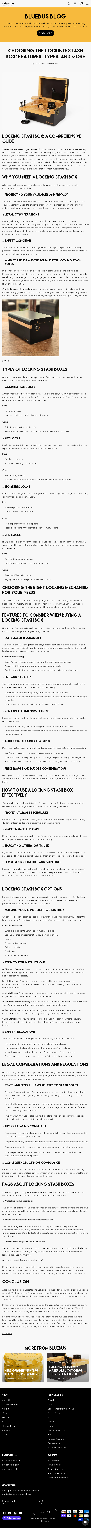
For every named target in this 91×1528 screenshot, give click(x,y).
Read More (45, 33)
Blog (50, 1434)
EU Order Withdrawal (58, 1447)
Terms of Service (56, 1469)
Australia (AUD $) (43, 1512)
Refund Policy (54, 1465)
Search (51, 1400)
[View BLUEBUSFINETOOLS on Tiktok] (9, 1513)
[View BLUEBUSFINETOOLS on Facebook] (15, 1513)
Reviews (6, 1430)
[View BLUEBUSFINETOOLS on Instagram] (4, 1513)
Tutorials (51, 1417)
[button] (68, 3)
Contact (52, 1421)
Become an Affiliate (11, 1460)
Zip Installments (55, 1443)
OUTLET (6, 1421)
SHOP (5, 1395)
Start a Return (54, 1413)
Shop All (6, 1400)
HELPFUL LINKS (55, 1395)
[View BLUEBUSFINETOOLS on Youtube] (20, 1513)
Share (9, 1333)
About (5, 1434)
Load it (5, 1417)
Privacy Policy (54, 1460)
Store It (5, 1409)
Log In (51, 1426)
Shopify (46, 1521)
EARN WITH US (9, 1455)
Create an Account (57, 1430)
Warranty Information (58, 1478)
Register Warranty (56, 1439)
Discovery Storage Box (21, 289)
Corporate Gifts (9, 1426)
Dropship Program (10, 1465)
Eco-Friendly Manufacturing (61, 1409)
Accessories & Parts (11, 1404)
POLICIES (52, 1455)
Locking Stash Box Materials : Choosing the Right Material (66, 1370)
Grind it (5, 1413)
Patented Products (56, 1473)
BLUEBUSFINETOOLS (44, 1518)
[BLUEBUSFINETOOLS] (8, 3)
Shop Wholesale (10, 1469)
